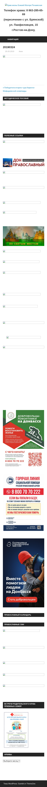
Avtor (21, 51)
